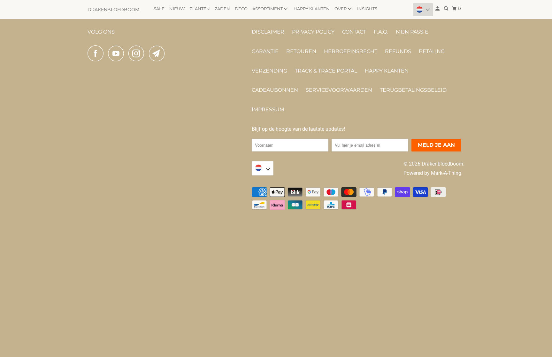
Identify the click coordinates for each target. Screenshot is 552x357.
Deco (241, 8)
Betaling (432, 51)
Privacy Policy (313, 32)
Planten (199, 8)
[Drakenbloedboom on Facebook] (97, 53)
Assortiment (268, 8)
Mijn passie (412, 32)
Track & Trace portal (326, 71)
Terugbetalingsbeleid (413, 90)
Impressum (268, 109)
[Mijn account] (438, 8)
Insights (367, 8)
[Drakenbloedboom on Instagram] (138, 53)
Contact (354, 32)
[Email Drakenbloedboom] (158, 53)
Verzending (269, 71)
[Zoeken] (446, 8)
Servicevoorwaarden (339, 90)
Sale (159, 8)
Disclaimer (268, 32)
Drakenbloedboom (113, 9)
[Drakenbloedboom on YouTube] (117, 53)
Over (341, 8)
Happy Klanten (312, 8)
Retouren (301, 51)
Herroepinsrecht (350, 51)
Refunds (398, 51)
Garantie (265, 51)
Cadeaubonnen (275, 90)
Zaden (222, 8)
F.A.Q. (381, 32)
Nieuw (177, 8)
